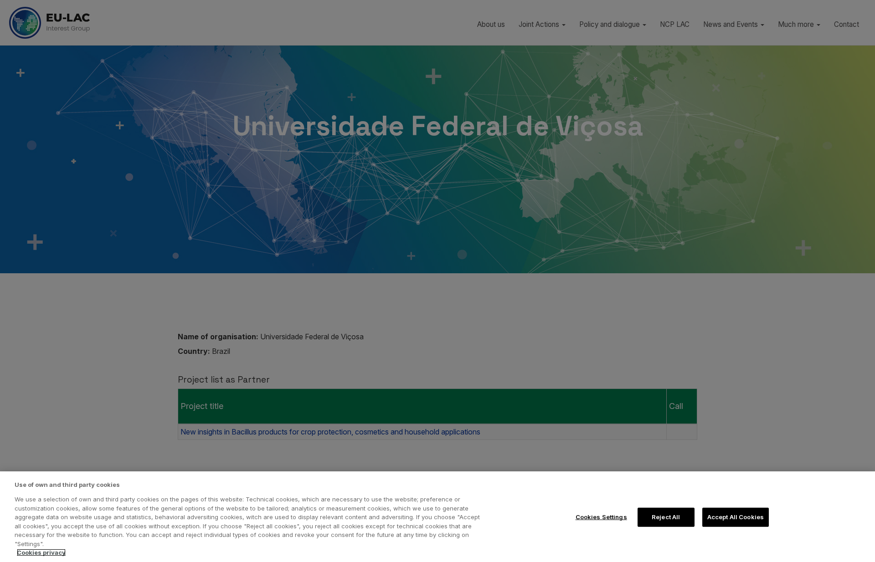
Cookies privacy (41, 552)
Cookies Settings (601, 517)
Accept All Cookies (735, 517)
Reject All (666, 517)
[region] (437, 516)
